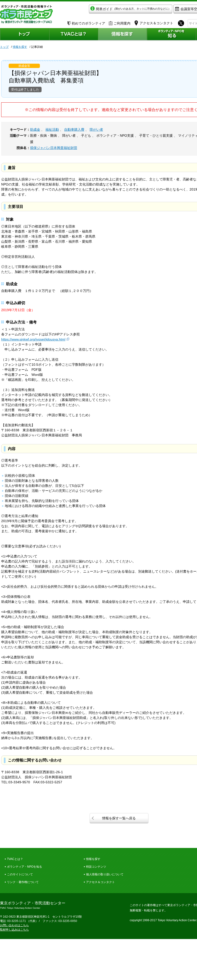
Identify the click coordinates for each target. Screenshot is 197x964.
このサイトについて (20, 874)
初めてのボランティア (88, 23)
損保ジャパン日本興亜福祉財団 (53, 148)
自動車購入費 (74, 129)
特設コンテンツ (96, 866)
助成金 (35, 129)
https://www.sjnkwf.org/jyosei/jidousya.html (33, 339)
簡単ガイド (133, 9)
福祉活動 (52, 129)
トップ (4, 47)
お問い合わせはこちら (14, 925)
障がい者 (96, 129)
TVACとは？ (15, 859)
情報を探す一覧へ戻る (119, 818)
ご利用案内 (122, 23)
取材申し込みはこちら (14, 929)
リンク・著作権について (23, 882)
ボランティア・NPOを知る (24, 866)
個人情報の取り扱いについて (104, 874)
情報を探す (20, 47)
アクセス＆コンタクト (100, 882)
